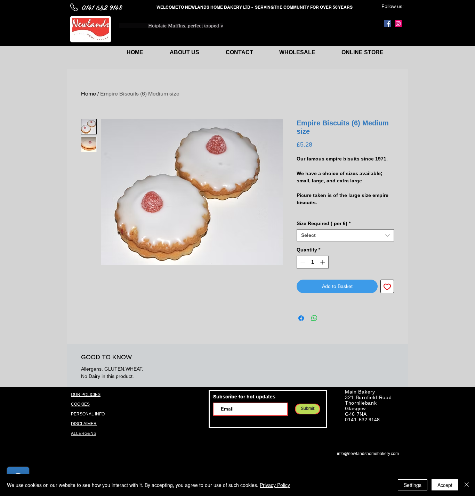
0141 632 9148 (101, 7)
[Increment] (323, 262)
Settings (412, 484)
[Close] (466, 484)
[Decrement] (302, 262)
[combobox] (345, 235)
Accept (444, 484)
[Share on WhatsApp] (314, 318)
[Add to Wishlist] (387, 286)
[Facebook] (387, 23)
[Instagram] (398, 23)
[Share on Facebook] (301, 318)
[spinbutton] (312, 262)
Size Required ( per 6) (324, 223)
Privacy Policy (275, 484)
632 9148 (369, 419)
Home (88, 93)
